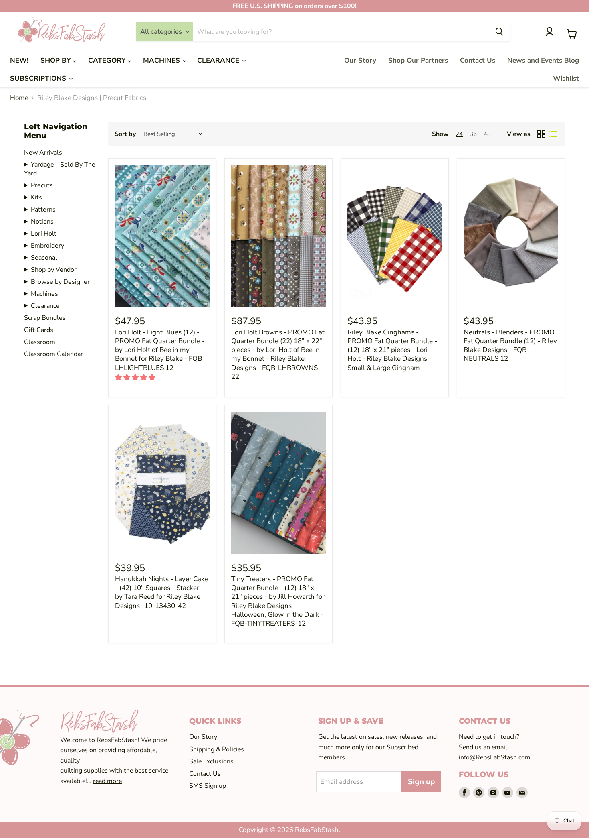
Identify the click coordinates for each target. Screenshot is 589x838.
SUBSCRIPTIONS (39, 78)
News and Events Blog (543, 60)
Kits (36, 197)
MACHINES (162, 60)
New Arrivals (43, 152)
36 (473, 134)
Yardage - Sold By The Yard (59, 169)
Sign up (421, 782)
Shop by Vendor (54, 269)
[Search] (499, 31)
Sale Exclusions (211, 761)
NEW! (19, 60)
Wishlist (566, 78)
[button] (136, 377)
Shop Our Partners (418, 60)
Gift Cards (38, 329)
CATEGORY (108, 60)
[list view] (553, 134)
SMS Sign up (207, 785)
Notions (42, 221)
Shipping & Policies (216, 749)
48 (487, 134)
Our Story (360, 60)
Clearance (45, 305)
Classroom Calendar (53, 354)
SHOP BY (56, 60)
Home (19, 98)
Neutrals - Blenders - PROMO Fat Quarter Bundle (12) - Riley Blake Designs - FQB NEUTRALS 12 (510, 345)
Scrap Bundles (45, 317)
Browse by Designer (60, 281)
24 (459, 134)
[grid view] (541, 134)
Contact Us (477, 60)
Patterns (43, 209)
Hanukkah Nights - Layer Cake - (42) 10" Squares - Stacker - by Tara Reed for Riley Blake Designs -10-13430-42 (161, 592)
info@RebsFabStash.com (495, 757)
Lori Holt (43, 233)
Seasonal (44, 257)
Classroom (39, 342)
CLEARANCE (219, 60)
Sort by (125, 134)
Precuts (42, 185)
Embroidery (47, 245)
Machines (44, 293)
